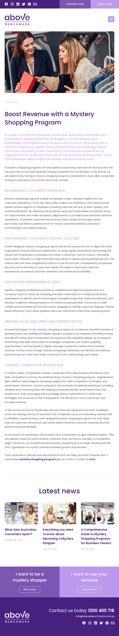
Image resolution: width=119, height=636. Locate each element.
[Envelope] (35, 4)
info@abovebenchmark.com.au (95, 616)
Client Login (105, 4)
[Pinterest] (29, 4)
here (92, 459)
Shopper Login (75, 4)
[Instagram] (12, 4)
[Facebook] (6, 4)
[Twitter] (23, 4)
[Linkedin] (18, 4)
